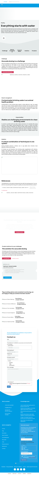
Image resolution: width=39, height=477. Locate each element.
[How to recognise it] (12, 48)
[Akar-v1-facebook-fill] (15, 469)
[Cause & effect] (19, 48)
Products (34, 50)
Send (9, 386)
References (4, 446)
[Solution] (27, 49)
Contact (3, 448)
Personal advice (5, 444)
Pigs (10, 363)
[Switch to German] (14, 473)
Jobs (3, 441)
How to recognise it (12, 51)
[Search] (18, 2)
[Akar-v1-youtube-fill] (24, 469)
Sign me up (24, 459)
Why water (4, 439)
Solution (27, 50)
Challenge (4, 50)
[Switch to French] (19, 473)
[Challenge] (5, 49)
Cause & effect (19, 51)
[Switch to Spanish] (29, 473)
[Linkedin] (21, 469)
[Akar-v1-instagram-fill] (18, 469)
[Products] (34, 49)
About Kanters (5, 435)
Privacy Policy (32, 457)
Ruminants (11, 365)
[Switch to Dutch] (9, 473)
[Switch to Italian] (24, 473)
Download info (7, 277)
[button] (2, 270)
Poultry (11, 362)
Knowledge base (5, 437)
